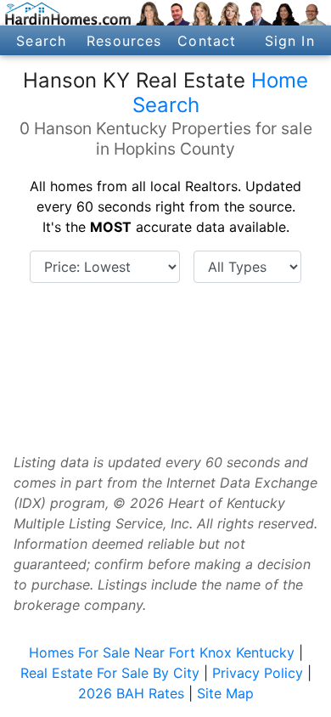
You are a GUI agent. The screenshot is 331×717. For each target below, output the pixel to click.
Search (41, 40)
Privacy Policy (257, 672)
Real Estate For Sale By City (109, 672)
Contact (206, 40)
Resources (124, 40)
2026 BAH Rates (131, 693)
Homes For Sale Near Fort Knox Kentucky (162, 652)
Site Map (225, 693)
